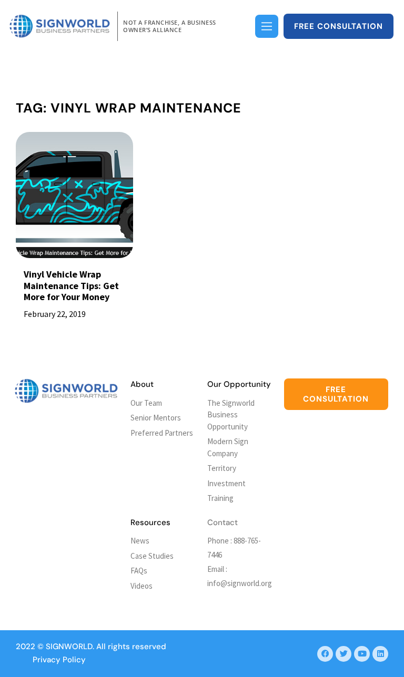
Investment (226, 483)
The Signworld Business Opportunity (231, 415)
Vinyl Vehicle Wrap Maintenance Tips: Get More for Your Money (71, 285)
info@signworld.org (239, 583)
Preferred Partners (161, 433)
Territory (221, 468)
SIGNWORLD (69, 646)
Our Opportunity (239, 384)
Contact (222, 522)
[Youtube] (362, 654)
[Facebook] (325, 654)
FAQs (138, 571)
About (142, 384)
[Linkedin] (380, 654)
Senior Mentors (155, 418)
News (139, 541)
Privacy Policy (59, 659)
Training (220, 498)
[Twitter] (343, 654)
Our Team (146, 403)
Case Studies (152, 556)
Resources (150, 522)
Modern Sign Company (227, 447)
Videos (141, 586)
